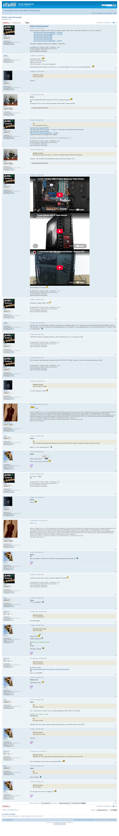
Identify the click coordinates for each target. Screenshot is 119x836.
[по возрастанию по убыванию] (78, 803)
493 (12, 429)
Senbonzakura (34, 404)
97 (11, 444)
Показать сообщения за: (35, 803)
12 (11, 469)
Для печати (112, 10)
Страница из (108, 22)
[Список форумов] (10, 5)
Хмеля (9, 19)
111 (12, 89)
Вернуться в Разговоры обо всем (11, 809)
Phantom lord (34, 611)
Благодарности (100, 13)
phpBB (56, 822)
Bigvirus (33, 71)
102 (12, 443)
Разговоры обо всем (34, 10)
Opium (32, 451)
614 (12, 114)
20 (11, 62)
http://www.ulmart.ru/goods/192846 (43, 39)
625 (12, 115)
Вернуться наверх (115, 52)
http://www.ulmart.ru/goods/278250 (43, 37)
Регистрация (109, 13)
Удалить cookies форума (88, 819)
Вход (115, 13)
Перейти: (93, 810)
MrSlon (32, 28)
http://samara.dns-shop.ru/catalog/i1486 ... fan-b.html (48, 32)
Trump (32, 436)
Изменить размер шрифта (115, 10)
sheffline (33, 55)
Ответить (4, 22)
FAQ (94, 13)
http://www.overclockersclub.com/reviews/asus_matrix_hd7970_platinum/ (49, 669)
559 (12, 431)
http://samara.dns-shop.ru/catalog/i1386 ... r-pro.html (48, 40)
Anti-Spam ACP (62, 824)
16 (11, 61)
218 (12, 43)
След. (114, 803)
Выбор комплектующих (12, 17)
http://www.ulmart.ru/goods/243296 (39, 128)
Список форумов (8, 10)
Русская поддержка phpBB (59, 823)
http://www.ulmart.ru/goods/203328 (43, 35)
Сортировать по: (55, 803)
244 (12, 44)
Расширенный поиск (111, 6)
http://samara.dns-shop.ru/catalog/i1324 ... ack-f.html (48, 34)
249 (12, 88)
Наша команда (77, 819)
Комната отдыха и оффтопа (21, 10)
